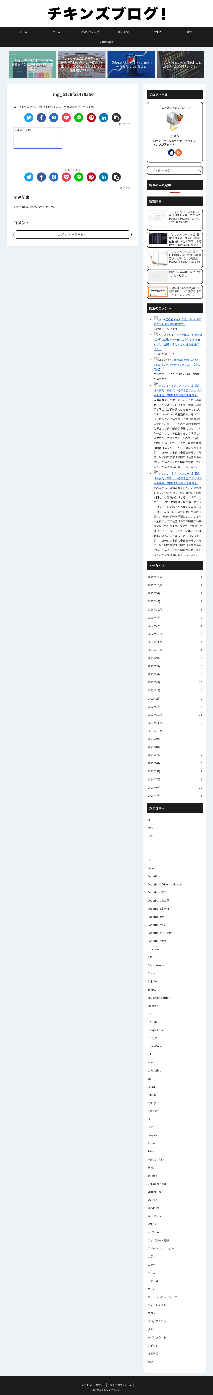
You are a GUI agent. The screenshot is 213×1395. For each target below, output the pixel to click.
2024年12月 (175, 609)
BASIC (151, 836)
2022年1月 (175, 707)
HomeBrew (155, 1046)
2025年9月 (175, 593)
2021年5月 (175, 771)
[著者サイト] (171, 152)
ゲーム (152, 1273)
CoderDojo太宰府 (158, 908)
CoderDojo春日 (157, 917)
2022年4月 (175, 682)
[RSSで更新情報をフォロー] (178, 152)
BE (149, 844)
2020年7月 (175, 779)
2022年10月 (175, 650)
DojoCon (153, 981)
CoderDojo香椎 (157, 941)
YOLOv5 (152, 1224)
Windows (153, 1208)
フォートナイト (157, 1305)
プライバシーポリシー (93, 1384)
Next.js (152, 1103)
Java (150, 1062)
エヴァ (152, 1256)
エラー (152, 1264)
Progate (152, 1135)
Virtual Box (154, 1192)
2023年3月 (175, 626)
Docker (152, 973)
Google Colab (156, 1030)
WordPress (154, 1216)
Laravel (152, 1087)
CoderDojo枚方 (157, 925)
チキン (175, 136)
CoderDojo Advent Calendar (165, 884)
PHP (150, 1127)
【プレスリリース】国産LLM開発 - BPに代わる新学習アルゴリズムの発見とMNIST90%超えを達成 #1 (178, 390)
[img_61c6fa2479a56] (53, 117)
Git (149, 1014)
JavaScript (154, 1070)
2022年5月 (175, 674)
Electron (153, 1006)
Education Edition (159, 998)
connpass (153, 949)
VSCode (152, 1200)
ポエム (152, 1329)
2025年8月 (175, 601)
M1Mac (152, 1095)
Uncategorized (157, 1184)
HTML (151, 1054)
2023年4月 (175, 617)
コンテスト (154, 1281)
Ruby (151, 1151)
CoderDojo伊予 (157, 892)
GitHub (152, 1022)
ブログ (152, 1313)
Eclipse (152, 989)
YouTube (153, 1232)
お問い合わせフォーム (120, 1384)
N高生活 (153, 1111)
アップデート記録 (158, 1240)
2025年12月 (175, 577)
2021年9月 (175, 739)
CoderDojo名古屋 (158, 900)
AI (149, 819)
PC (149, 1119)
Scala (151, 1167)
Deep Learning (156, 965)
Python (152, 1143)
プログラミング (157, 1321)
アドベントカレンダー (161, 1248)
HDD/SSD (153, 1038)
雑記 (150, 1362)
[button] (199, 170)
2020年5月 (175, 795)
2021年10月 (175, 731)
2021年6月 (175, 763)
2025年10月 (175, 585)
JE (149, 1078)
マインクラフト (157, 1337)
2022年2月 (175, 698)
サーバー (153, 1289)
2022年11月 (175, 642)
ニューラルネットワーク (162, 1297)
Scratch (152, 1175)
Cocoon (152, 868)
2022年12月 (175, 634)
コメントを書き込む (73, 234)
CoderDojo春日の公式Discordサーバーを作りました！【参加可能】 (177, 364)
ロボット (153, 1345)
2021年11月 (175, 723)
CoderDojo (154, 876)
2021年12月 (175, 714)
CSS (150, 957)
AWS (150, 828)
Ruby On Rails (156, 1159)
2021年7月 (175, 755)
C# (149, 860)
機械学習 (153, 1354)
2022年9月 (175, 658)
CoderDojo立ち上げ (160, 933)
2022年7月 (175, 666)
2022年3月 (175, 690)
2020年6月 (175, 787)
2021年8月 (175, 747)
